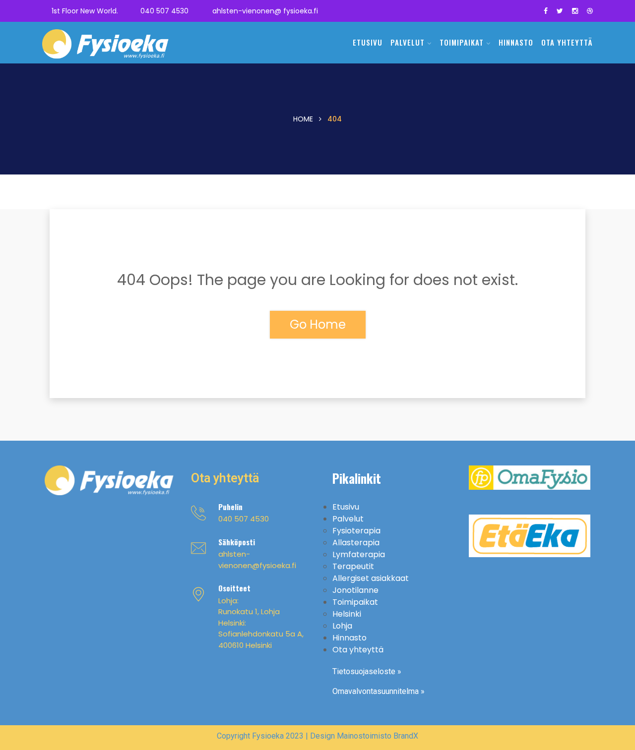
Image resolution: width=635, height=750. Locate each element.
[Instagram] (575, 11)
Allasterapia (356, 542)
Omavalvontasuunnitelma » (378, 691)
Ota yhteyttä (567, 42)
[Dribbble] (590, 11)
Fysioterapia (356, 530)
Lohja (342, 626)
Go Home (318, 324)
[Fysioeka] (105, 46)
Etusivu (367, 42)
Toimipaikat (462, 42)
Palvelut (407, 42)
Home (303, 119)
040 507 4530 (164, 11)
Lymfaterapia (358, 554)
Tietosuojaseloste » (366, 671)
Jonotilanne (355, 590)
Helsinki (346, 614)
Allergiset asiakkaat (370, 578)
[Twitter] (560, 11)
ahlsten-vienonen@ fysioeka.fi (265, 11)
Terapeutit (353, 566)
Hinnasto (516, 42)
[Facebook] (546, 11)
